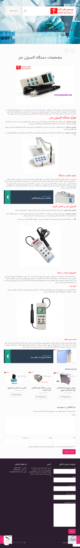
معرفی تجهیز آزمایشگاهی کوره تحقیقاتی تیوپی (66, 388)
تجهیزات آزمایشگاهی (37, 114)
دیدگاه (73, 415)
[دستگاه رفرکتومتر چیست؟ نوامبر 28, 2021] (2, 539)
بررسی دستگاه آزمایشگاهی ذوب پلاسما (41, 388)
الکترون (25, 181)
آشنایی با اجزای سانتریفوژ (17, 387)
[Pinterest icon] (14, 542)
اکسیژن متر (73, 179)
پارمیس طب (33, 347)
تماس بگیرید (13, 10)
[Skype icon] (25, 542)
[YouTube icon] (18, 542)
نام (74, 438)
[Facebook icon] (22, 542)
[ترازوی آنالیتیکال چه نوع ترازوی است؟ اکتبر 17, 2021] (78, 539)
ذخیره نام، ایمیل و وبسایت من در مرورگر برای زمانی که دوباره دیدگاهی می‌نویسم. (50, 447)
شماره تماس (72, 485)
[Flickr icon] (16, 542)
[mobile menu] (25, 11)
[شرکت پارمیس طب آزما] (62, 11)
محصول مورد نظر (71, 494)
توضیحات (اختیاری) (70, 503)
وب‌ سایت (25, 438)
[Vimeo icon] (20, 542)
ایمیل (50, 438)
